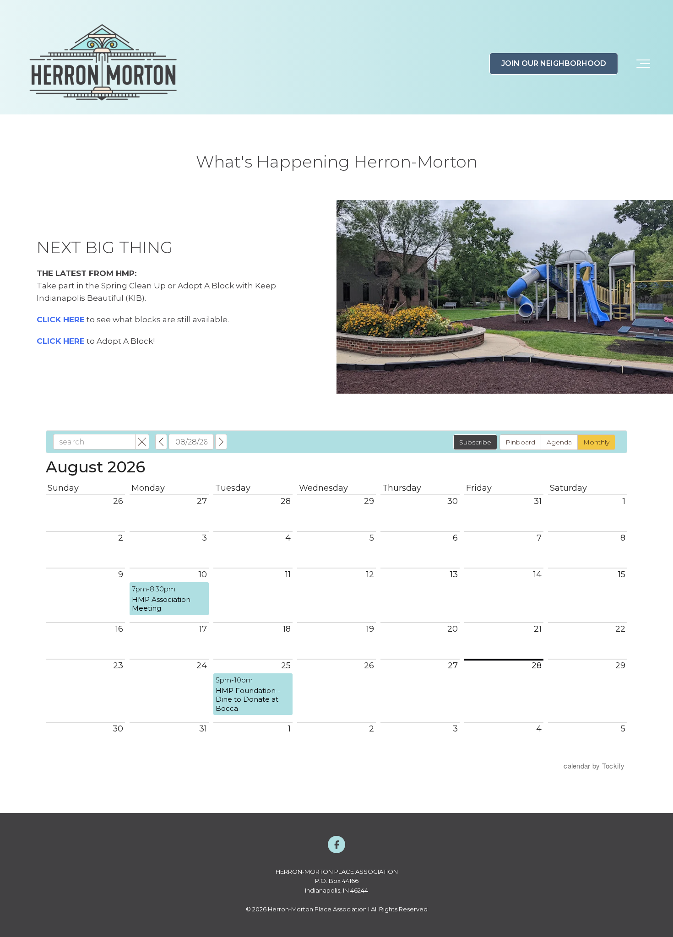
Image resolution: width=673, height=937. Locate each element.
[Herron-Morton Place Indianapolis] (103, 63)
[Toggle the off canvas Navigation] (643, 63)
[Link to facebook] (336, 844)
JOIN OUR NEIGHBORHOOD (553, 63)
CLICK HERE (61, 319)
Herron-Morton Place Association (317, 909)
